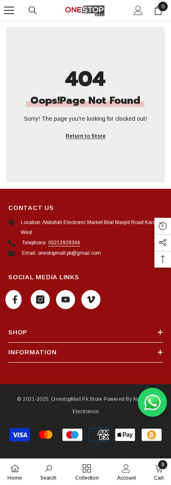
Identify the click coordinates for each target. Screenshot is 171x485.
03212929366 (64, 243)
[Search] (33, 10)
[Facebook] (13, 299)
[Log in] (138, 10)
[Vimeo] (90, 299)
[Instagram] (40, 299)
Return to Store (85, 136)
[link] (48, 471)
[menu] (9, 10)
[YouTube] (65, 299)
